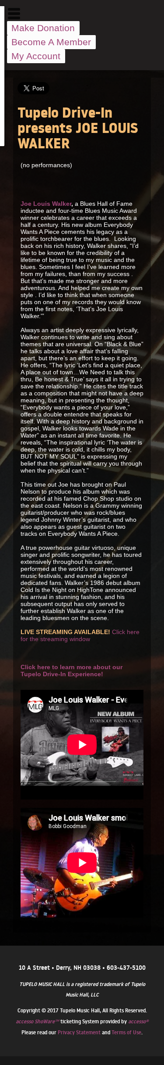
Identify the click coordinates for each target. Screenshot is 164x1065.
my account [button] (35, 56)
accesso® (138, 1021)
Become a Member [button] (51, 42)
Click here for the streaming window (80, 635)
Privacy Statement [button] (79, 1032)
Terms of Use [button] (126, 1032)
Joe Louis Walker (46, 203)
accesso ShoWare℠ (37, 1021)
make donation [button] (43, 28)
